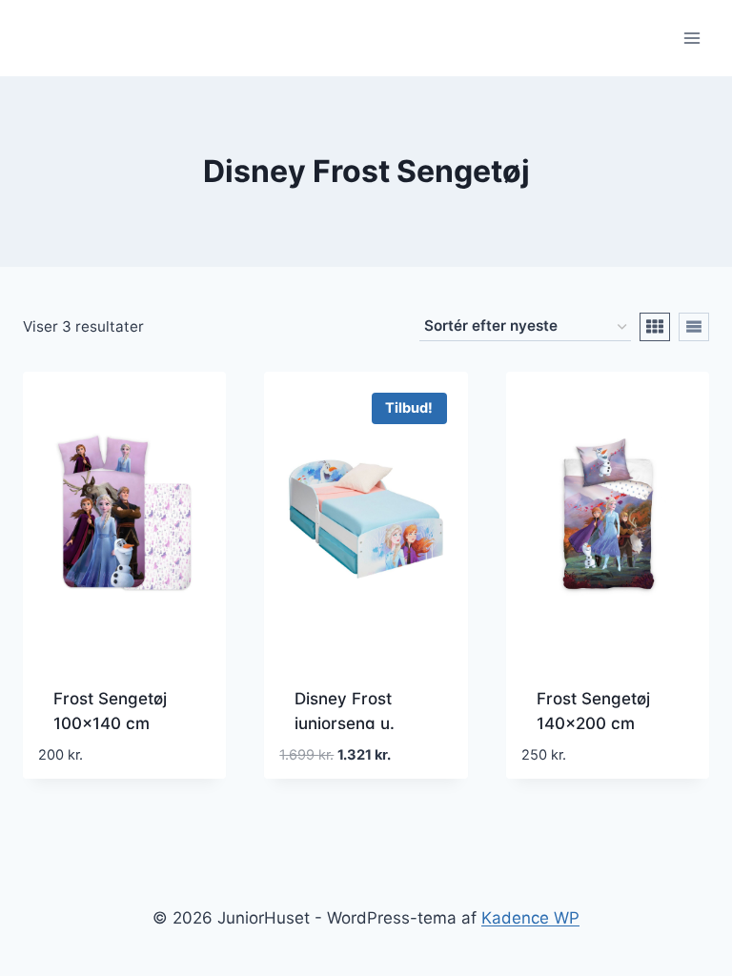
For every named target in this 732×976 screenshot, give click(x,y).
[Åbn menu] (691, 37)
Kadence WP (530, 917)
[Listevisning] (694, 327)
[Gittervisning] (655, 327)
